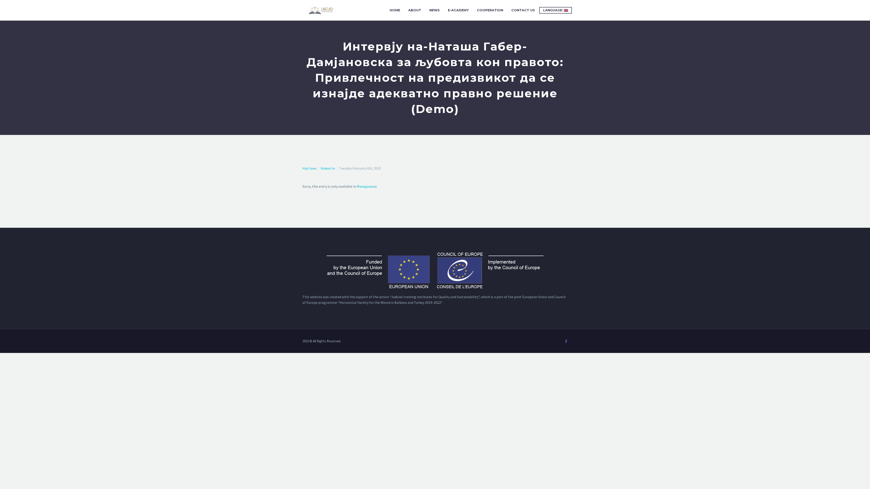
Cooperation (490, 10)
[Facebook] (566, 341)
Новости (328, 168)
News (434, 10)
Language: (553, 10)
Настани (309, 168)
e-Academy (458, 10)
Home (395, 10)
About (414, 10)
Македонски (367, 186)
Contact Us (523, 10)
